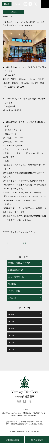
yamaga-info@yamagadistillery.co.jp (21, 200)
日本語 (6, 4)
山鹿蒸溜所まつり (16, 270)
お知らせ (12, 298)
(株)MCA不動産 (16, 416)
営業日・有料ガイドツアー (20, 263)
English (17, 4)
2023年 (11, 335)
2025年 (11, 321)
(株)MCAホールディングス (11, 413)
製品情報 (12, 284)
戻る (24, 243)
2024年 (11, 328)
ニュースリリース (16, 277)
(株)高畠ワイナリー (40, 413)
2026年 (11, 314)
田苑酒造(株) (26, 413)
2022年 (11, 342)
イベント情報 (14, 291)
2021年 (11, 349)
